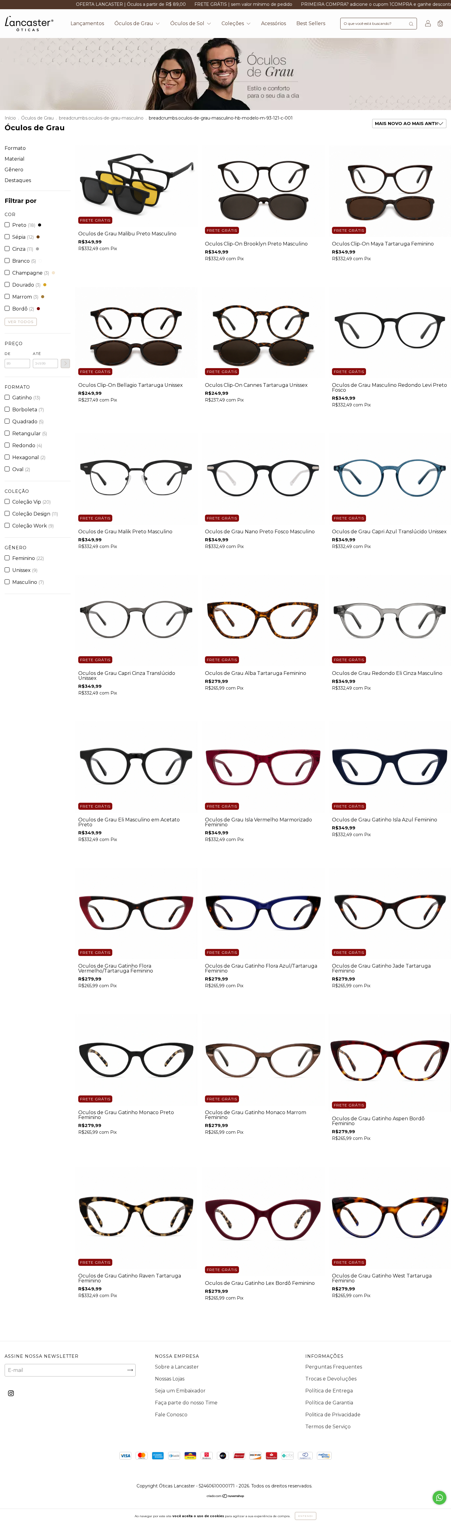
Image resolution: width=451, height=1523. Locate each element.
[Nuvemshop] (225, 1496)
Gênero (14, 170)
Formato (15, 148)
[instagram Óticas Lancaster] (11, 1393)
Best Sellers (310, 23)
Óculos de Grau (134, 23)
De (8, 353)
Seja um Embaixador (180, 1391)
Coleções (233, 23)
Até (37, 353)
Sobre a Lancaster (177, 1367)
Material (15, 159)
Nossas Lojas (169, 1379)
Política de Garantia (329, 1403)
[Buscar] (411, 23)
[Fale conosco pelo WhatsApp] (439, 1498)
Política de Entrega (329, 1391)
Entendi (305, 1515)
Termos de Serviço (328, 1427)
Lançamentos (87, 23)
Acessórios (273, 23)
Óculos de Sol (188, 23)
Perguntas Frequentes (333, 1367)
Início (10, 118)
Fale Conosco (171, 1415)
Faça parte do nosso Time (186, 1403)
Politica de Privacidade (332, 1415)
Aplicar (65, 363)
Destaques (18, 180)
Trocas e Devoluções (331, 1379)
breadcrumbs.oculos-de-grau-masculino (101, 118)
